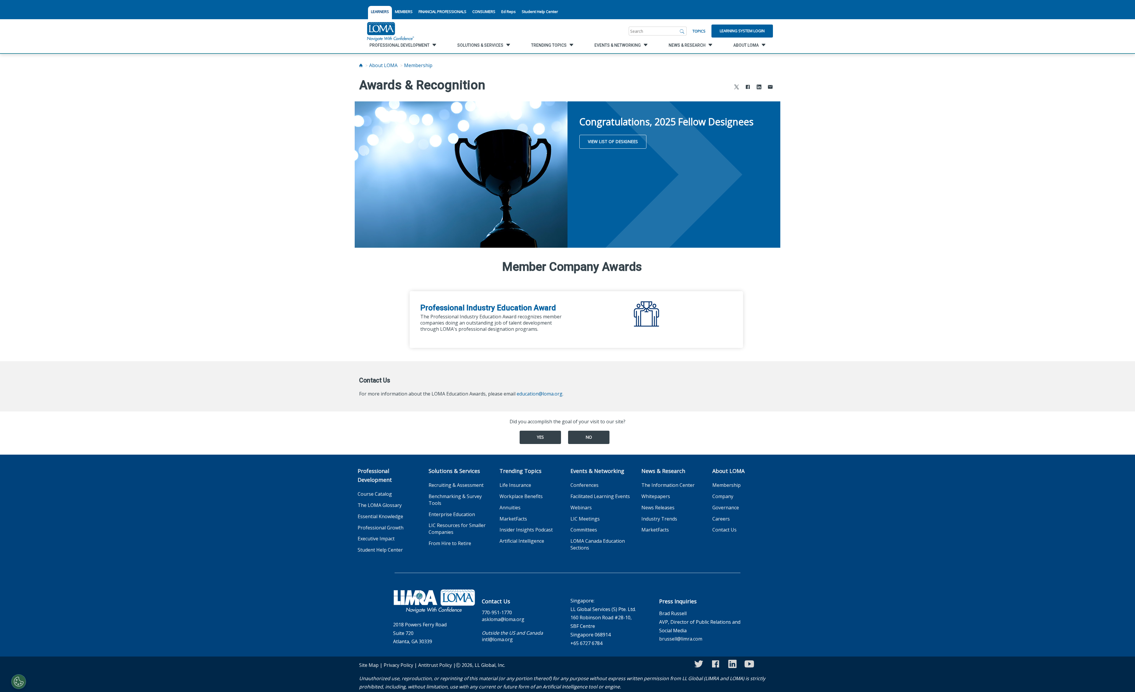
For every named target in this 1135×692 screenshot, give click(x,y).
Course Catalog (375, 494)
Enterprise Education (452, 514)
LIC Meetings (585, 519)
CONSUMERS (483, 11)
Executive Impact (376, 538)
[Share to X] (736, 87)
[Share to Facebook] (747, 87)
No (589, 437)
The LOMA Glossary (380, 505)
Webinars (581, 507)
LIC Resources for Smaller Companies (457, 528)
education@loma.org (539, 393)
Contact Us (724, 529)
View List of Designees (613, 141)
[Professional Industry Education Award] (647, 310)
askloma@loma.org (503, 619)
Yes (540, 437)
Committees (583, 529)
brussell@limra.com (680, 639)
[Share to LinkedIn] (759, 87)
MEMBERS (404, 11)
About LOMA (383, 65)
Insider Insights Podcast (526, 529)
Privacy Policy (398, 665)
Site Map (369, 665)
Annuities (510, 507)
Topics (699, 31)
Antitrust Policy (435, 665)
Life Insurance (515, 485)
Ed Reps (508, 11)
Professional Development (375, 475)
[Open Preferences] (18, 681)
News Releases (657, 507)
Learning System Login (742, 30)
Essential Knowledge (380, 516)
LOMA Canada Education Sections (597, 544)
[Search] (682, 31)
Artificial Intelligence (522, 541)
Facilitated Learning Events (600, 496)
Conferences (584, 485)
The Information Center (668, 485)
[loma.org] (390, 31)
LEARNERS (380, 11)
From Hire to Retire (450, 543)
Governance (725, 507)
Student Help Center (540, 11)
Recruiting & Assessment (456, 485)
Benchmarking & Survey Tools (455, 499)
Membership (418, 65)
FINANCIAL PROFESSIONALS (442, 11)
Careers (721, 519)
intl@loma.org (497, 639)
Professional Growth (380, 527)
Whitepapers (655, 496)
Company (722, 496)
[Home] (361, 65)
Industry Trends (659, 519)
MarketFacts (513, 519)
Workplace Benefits (521, 496)
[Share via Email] (770, 87)
